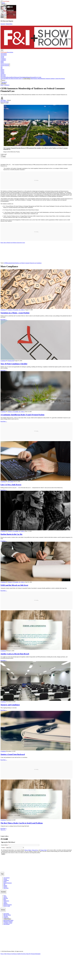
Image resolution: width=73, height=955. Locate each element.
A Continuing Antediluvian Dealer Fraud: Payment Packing (22, 415)
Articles (13, 1)
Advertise (16, 78)
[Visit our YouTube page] (7, 839)
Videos (21, 77)
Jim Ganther (10, 481)
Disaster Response (5, 64)
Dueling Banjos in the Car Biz (11, 534)
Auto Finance (4, 53)
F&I (1, 66)
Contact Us (20, 78)
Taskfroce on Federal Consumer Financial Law (25, 263)
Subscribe (3, 24)
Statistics (24, 77)
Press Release (61, 78)
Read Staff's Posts (5, 101)
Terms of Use (10, 953)
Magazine (9, 77)
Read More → (4, 319)
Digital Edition (9, 24)
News (10, 1)
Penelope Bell (11, 360)
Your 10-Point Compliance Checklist (14, 364)
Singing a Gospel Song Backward (13, 754)
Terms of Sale (16, 953)
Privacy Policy (4, 953)
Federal (13, 263)
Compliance (3, 58)
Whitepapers (16, 77)
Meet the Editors (10, 78)
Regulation (9, 263)
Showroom (3, 74)
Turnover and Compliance (10, 705)
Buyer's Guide (38, 77)
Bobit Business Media (36, 78)
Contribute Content (54, 78)
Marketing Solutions (45, 78)
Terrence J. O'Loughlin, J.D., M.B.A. (16, 309)
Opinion (2, 72)
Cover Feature (6, 1)
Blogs (12, 77)
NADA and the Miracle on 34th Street (14, 585)
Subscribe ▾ (3, 4)
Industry (2, 69)
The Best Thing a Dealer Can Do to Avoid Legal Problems (22, 823)
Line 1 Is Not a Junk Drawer (11, 485)
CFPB (5, 263)
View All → (3, 829)
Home (2, 85)
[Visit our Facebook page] (1, 839)
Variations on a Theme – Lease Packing (15, 313)
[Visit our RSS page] (4, 839)
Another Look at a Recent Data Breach (15, 654)
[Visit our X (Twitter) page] (2, 839)
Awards (2, 56)
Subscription (3, 78)
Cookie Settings (27, 78)
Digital (2, 61)
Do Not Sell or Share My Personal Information (29, 953)
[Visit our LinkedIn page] (5, 839)
